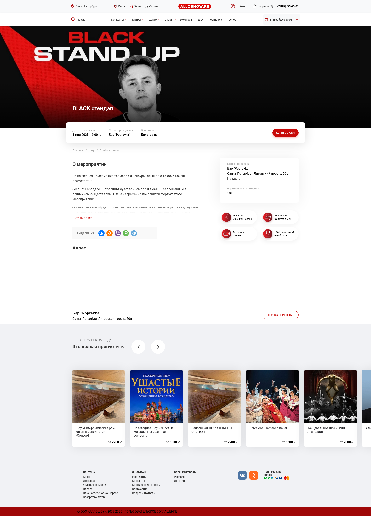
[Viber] (118, 233)
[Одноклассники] (109, 233)
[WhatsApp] (126, 233)
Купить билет (285, 132)
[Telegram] (134, 233)
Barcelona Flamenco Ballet (268, 428)
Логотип (179, 480)
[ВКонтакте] (101, 233)
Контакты (138, 480)
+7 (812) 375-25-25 (287, 6)
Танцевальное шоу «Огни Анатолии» (326, 429)
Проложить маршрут (280, 314)
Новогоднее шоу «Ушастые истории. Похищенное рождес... (153, 429)
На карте (234, 178)
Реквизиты (139, 476)
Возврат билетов (94, 497)
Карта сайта (140, 488)
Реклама (179, 476)
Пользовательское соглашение (150, 511)
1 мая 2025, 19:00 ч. (86, 135)
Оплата (88, 488)
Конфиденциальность (146, 484)
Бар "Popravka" (119, 135)
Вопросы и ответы (144, 493)
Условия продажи (94, 484)
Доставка (89, 480)
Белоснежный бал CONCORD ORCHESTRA (212, 429)
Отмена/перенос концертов (100, 493)
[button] (138, 347)
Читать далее (82, 218)
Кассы (87, 476)
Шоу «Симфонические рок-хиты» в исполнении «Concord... (95, 429)
